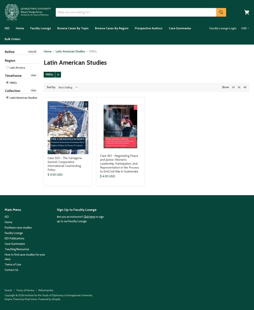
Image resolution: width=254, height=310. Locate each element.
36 (239, 87)
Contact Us (11, 270)
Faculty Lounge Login (223, 28)
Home (20, 28)
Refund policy (46, 290)
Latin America (17, 67)
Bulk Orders (12, 39)
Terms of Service (25, 290)
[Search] (221, 12)
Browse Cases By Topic (73, 28)
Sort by (51, 87)
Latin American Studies (23, 97)
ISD (7, 28)
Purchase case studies (18, 227)
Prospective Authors (149, 28)
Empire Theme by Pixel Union (21, 299)
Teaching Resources (17, 249)
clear (33, 75)
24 (233, 87)
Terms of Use (13, 264)
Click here (89, 216)
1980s (13, 82)
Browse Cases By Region (111, 28)
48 (244, 87)
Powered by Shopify (49, 299)
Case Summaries (180, 28)
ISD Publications (14, 238)
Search (8, 290)
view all (32, 51)
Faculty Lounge (40, 28)
